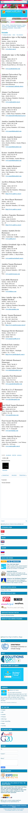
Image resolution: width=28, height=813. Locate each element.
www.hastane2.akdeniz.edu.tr (14, 86)
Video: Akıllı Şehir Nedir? (13, 564)
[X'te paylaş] (6, 458)
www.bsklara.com (11, 291)
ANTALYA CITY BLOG (15, 805)
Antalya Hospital (20, 26)
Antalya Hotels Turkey (6, 590)
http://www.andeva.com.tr (13, 194)
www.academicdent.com (13, 69)
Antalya (7, 25)
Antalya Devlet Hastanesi (16, 25)
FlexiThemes (10, 808)
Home (3, 25)
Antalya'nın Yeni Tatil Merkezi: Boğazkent (17, 578)
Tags (9, 561)
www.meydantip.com (12, 431)
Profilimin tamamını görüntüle (9, 702)
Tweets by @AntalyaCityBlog (7, 615)
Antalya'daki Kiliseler (12, 571)
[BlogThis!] (4, 458)
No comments (20, 34)
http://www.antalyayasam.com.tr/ (15, 325)
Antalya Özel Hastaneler (7, 27)
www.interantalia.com (12, 309)
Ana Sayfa (14, 475)
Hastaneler (5, 32)
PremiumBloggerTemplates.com (11, 810)
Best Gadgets (20, 810)
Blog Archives (16, 561)
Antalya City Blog (14, 690)
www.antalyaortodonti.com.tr (14, 258)
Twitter (14, 455)
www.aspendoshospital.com (14, 384)
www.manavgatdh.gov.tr (13, 339)
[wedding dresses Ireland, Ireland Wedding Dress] (12, 524)
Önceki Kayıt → (23, 475)
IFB (2, 712)
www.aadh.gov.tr (11, 239)
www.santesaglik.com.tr (13, 446)
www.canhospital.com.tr (13, 102)
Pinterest (4, 716)
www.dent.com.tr (11, 49)
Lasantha (22, 808)
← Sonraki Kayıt (5, 475)
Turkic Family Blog (6, 721)
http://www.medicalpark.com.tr (15, 354)
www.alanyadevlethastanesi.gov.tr (16, 116)
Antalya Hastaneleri (11, 26)
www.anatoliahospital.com (13, 131)
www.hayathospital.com (13, 399)
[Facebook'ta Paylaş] (7, 458)
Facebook (8, 455)
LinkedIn (4, 714)
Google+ (19, 455)
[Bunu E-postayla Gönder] (3, 458)
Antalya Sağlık (17, 27)
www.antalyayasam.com (13, 274)
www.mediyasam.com (12, 415)
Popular (3, 561)
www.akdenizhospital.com (13, 370)
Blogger (14, 806)
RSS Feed (4, 719)
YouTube (4, 725)
